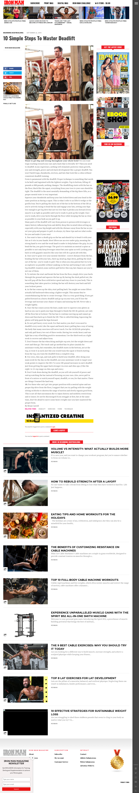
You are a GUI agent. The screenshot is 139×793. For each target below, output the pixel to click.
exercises (51, 409)
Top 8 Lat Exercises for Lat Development (83, 678)
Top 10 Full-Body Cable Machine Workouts (84, 579)
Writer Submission (87, 762)
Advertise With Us (87, 766)
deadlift (42, 409)
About (31, 754)
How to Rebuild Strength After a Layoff (83, 481)
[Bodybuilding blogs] (117, 772)
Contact (83, 754)
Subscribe (35, 3)
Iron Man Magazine (12, 48)
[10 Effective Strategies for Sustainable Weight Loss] (25, 711)
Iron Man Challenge (81, 3)
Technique (68, 409)
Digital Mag (63, 3)
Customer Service (61, 762)
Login (53, 427)
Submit (16, 789)
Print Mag (48, 3)
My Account (59, 758)
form (60, 409)
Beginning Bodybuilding (13, 33)
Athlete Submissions (88, 758)
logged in (35, 436)
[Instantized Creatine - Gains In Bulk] (59, 422)
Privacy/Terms (124, 782)
